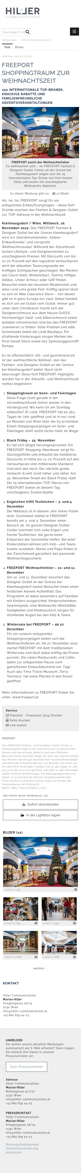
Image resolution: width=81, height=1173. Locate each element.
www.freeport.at (25, 697)
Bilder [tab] (19, 47)
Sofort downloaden (43, 804)
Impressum (14, 1152)
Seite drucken (20, 720)
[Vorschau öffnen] (40, 132)
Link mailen (18, 725)
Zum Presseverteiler (26, 1067)
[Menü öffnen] (74, 32)
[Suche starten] (27, 31)
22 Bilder (62, 193)
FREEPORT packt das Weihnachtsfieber (40, 162)
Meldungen (9, 40)
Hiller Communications (36, 40)
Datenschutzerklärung (22, 1148)
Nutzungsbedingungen (22, 1144)
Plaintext (16, 715)
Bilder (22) (13, 832)
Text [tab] (7, 47)
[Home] (30, 13)
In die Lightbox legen (42, 815)
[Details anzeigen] (75, 889)
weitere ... (40, 968)
